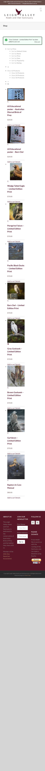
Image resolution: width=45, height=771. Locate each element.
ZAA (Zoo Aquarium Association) (7, 556)
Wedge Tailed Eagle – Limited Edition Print (16, 189)
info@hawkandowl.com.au (29, 3)
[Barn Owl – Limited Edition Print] (16, 292)
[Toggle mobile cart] (41, 11)
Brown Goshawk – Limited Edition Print (15, 395)
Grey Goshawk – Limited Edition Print (14, 351)
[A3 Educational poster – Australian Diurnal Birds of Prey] (16, 95)
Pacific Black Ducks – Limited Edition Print (15, 268)
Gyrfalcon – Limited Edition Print (14, 441)
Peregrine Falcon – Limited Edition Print (15, 228)
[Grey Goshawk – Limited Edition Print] (16, 332)
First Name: (21, 524)
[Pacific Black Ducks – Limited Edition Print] (16, 252)
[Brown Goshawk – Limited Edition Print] (16, 377)
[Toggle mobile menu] (41, 8)
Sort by (19, 51)
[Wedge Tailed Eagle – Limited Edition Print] (16, 173)
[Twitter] (37, 522)
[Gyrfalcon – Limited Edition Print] (16, 421)
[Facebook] (33, 522)
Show (18, 73)
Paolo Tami (28, 575)
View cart (37, 42)
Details (17, 125)
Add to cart (11, 125)
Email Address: (22, 532)
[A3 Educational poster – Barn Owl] (16, 136)
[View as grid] (8, 82)
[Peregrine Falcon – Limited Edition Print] (16, 212)
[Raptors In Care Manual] (16, 468)
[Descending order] (8, 67)
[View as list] (8, 84)
